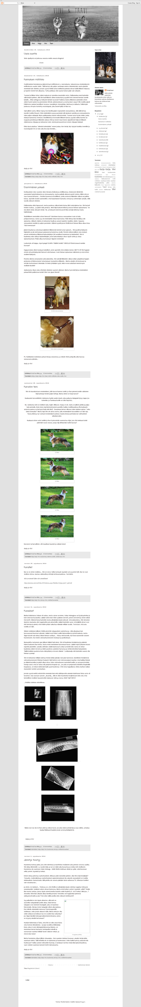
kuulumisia (44, 556)
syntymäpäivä (98, 187)
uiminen (101, 189)
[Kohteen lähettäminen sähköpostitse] (56, 68)
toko (58, 176)
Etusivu (26, 44)
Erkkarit (104, 167)
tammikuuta (102, 151)
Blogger (82, 1002)
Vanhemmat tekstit (84, 965)
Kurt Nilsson (110, 174)
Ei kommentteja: (47, 68)
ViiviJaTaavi (110, 90)
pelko (107, 183)
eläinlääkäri (34, 849)
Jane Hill (97, 169)
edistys (33, 176)
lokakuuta (102, 116)
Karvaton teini (31, 386)
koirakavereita (111, 172)
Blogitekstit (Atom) (33, 968)
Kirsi (33, 44)
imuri (114, 167)
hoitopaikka (109, 167)
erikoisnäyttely (98, 167)
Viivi (45, 44)
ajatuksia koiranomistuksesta (103, 163)
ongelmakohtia (99, 183)
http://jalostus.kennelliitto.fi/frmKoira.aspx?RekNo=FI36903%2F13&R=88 (48, 583)
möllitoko (54, 176)
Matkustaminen (106, 179)
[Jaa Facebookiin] (62, 68)
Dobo (114, 163)
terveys (42, 600)
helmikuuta (102, 148)
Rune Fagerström (105, 185)
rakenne (49, 556)
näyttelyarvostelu (105, 181)
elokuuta (102, 131)
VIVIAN (41, 63)
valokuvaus (59, 556)
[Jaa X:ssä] (60, 68)
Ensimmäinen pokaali (34, 187)
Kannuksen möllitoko (34, 79)
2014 (99, 114)
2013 (99, 155)
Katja (39, 44)
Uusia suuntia (30, 53)
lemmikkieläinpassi (108, 177)
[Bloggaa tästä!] (58, 68)
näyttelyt (113, 181)
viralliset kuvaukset (53, 600)
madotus (97, 179)
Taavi (51, 44)
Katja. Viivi (41, 176)
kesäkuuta (102, 137)
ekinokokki (104, 165)
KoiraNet (28, 567)
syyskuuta (102, 128)
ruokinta (113, 185)
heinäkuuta (102, 134)
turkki (61, 376)
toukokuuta (102, 140)
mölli (49, 176)
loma (114, 177)
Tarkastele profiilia (100, 106)
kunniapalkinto (98, 174)
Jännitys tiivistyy (32, 860)
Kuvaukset (29, 611)
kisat (46, 176)
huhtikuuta (102, 143)
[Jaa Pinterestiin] (64, 68)
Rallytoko (97, 185)
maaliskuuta (103, 145)
